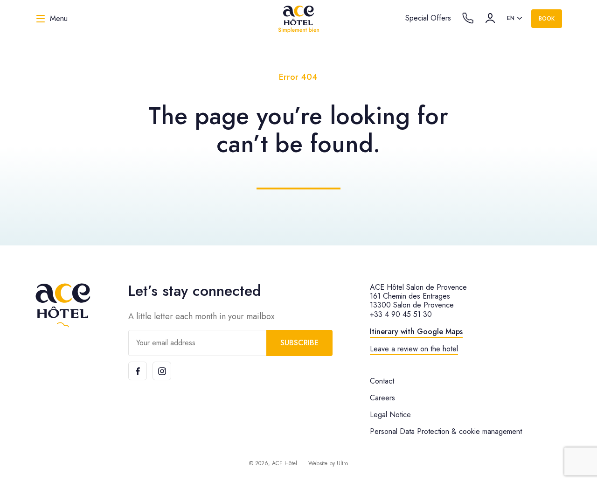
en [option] (510, 18)
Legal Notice (390, 414)
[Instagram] (162, 371)
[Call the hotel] (467, 18)
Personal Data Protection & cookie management (446, 431)
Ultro (342, 463)
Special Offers (428, 18)
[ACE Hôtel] (298, 18)
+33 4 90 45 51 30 (401, 314)
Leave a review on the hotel (414, 348)
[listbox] (515, 18)
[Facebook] (137, 371)
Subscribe (299, 342)
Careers (382, 397)
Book (547, 18)
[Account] (490, 18)
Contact (382, 381)
